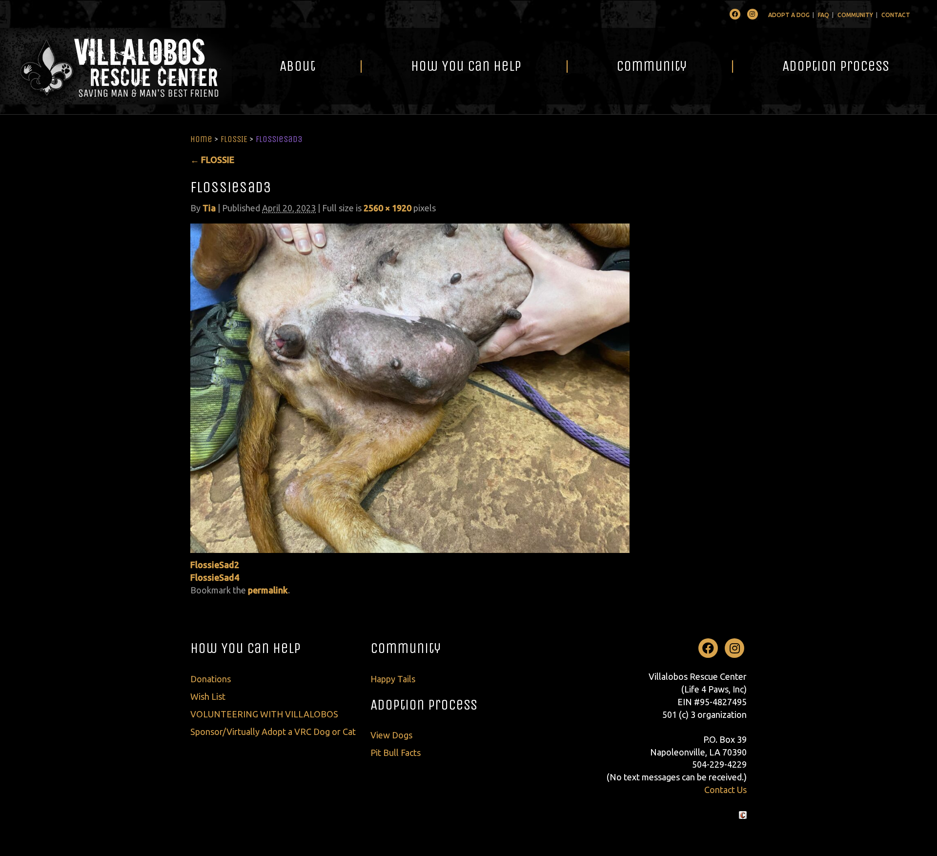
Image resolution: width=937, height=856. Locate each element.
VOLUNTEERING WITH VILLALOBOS (264, 714)
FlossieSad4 (214, 577)
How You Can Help (466, 66)
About (297, 66)
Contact (895, 15)
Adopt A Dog (789, 15)
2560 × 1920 (387, 208)
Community (855, 15)
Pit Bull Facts (395, 752)
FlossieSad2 (214, 565)
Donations (210, 679)
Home (201, 139)
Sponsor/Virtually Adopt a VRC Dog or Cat (273, 731)
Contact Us (725, 790)
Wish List (207, 696)
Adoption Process (835, 66)
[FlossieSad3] (410, 387)
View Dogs (391, 735)
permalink (268, 590)
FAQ (823, 15)
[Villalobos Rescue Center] (116, 66)
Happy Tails (392, 679)
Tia (209, 208)
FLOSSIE (234, 139)
